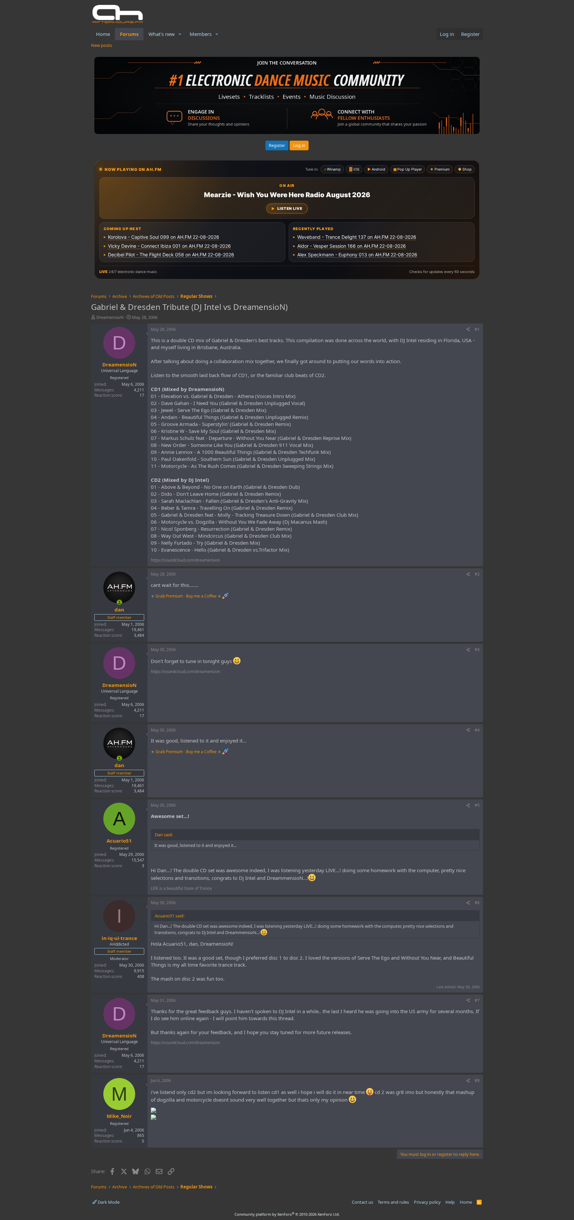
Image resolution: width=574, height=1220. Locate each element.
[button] (180, 34)
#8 (477, 1080)
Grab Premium (169, 596)
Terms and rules (393, 1202)
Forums (129, 34)
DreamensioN (110, 317)
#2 (477, 574)
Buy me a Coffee (201, 596)
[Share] (468, 330)
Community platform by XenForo (287, 1214)
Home (103, 34)
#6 (477, 902)
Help (450, 1202)
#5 (477, 805)
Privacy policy (427, 1202)
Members (201, 34)
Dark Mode (108, 1202)
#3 (477, 649)
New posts (101, 45)
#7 (477, 1000)
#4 (477, 730)
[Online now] (119, 602)
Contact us (362, 1202)
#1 (477, 329)
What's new (161, 34)
